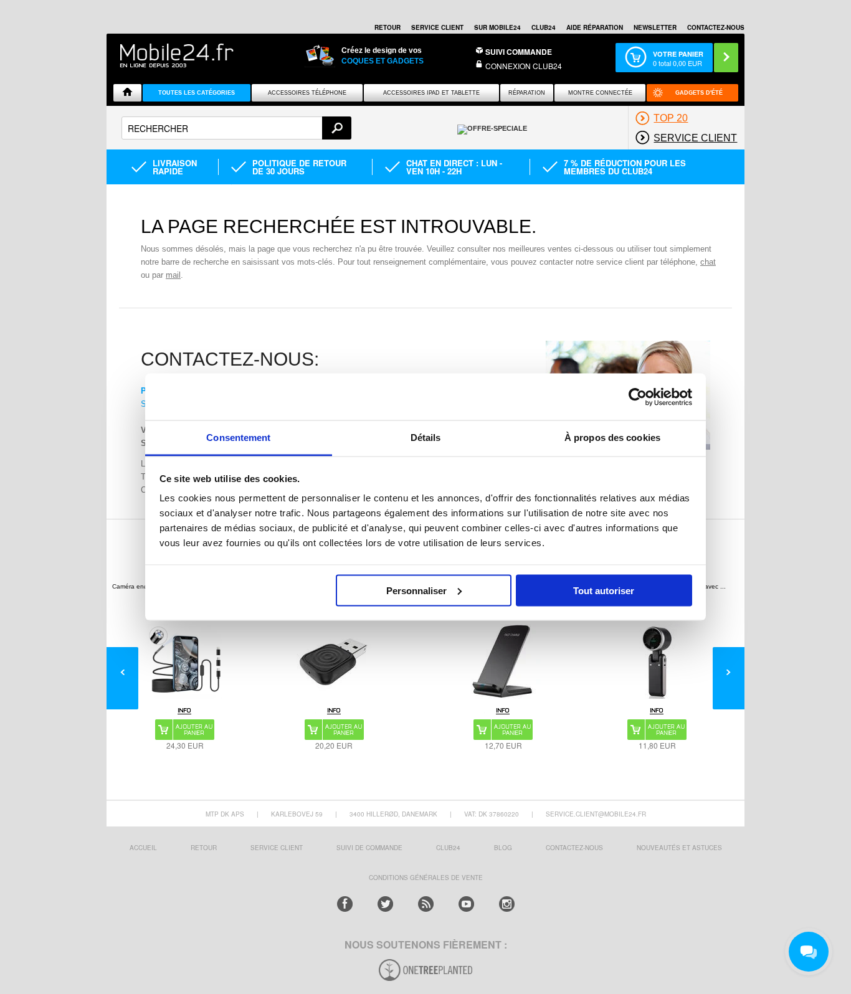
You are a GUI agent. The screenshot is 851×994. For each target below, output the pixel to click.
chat (708, 262)
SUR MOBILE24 (497, 27)
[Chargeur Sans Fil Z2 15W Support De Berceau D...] (503, 661)
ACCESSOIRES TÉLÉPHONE (307, 93)
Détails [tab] (426, 437)
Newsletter (655, 27)
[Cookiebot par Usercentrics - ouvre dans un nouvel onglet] (637, 396)
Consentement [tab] (238, 437)
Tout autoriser (603, 590)
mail (173, 275)
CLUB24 (448, 847)
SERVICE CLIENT (437, 27)
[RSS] (426, 904)
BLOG (503, 847)
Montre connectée (600, 93)
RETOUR (387, 27)
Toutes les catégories (196, 93)
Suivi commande (518, 51)
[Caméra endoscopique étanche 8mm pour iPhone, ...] (185, 661)
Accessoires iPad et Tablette (431, 93)
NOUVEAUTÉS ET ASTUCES (679, 847)
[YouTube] (466, 904)
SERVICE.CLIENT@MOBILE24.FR (596, 814)
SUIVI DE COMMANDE (369, 847)
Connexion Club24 (523, 65)
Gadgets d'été (699, 93)
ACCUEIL (143, 847)
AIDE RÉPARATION (594, 27)
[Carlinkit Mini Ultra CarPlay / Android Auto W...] (334, 661)
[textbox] (236, 128)
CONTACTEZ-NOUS (715, 27)
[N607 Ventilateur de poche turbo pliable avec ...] (657, 661)
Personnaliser (416, 590)
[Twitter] (385, 904)
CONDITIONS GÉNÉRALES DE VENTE (426, 877)
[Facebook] (345, 904)
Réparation (526, 93)
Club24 (543, 27)
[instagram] (507, 904)
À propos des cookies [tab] (612, 437)
